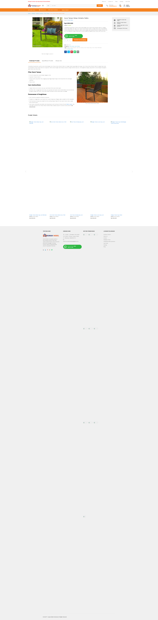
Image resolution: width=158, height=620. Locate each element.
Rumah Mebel (70, 20)
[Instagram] (50, 250)
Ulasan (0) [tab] (59, 60)
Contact (105, 237)
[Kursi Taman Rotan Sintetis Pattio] (65, 52)
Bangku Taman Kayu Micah (116, 214)
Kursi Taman (46, 13)
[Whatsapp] (52, 250)
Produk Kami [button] (32, 10)
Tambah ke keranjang (80, 39)
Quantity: (66, 38)
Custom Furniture (54, 9)
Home (29, 13)
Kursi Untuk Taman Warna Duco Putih (57, 214)
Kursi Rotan (71, 46)
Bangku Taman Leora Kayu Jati (97, 214)
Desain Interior (65, 10)
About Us (104, 1)
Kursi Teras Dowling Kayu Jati (76, 214)
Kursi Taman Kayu (88, 47)
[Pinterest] (47, 250)
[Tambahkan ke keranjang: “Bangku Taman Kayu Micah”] (118, 213)
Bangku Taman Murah (71, 47)
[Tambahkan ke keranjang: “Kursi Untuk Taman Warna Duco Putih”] (57, 213)
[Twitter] (43, 250)
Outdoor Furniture (39, 13)
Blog (116, 1)
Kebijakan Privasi (107, 239)
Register (128, 6)
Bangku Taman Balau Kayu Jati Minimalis (37, 214)
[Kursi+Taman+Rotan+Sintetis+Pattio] (68, 52)
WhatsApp (111, 4)
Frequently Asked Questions (109, 241)
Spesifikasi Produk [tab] (47, 60)
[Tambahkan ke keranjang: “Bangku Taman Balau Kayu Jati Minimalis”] (37, 213)
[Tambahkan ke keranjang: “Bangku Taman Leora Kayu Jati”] (98, 213)
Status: (65, 25)
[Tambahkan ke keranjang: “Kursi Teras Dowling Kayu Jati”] (78, 213)
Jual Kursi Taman (80, 47)
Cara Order (127, 1)
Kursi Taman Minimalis (97, 47)
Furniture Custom (107, 234)
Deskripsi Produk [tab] (34, 60)
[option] (38, 171)
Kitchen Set (43, 9)
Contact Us (110, 1)
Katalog (121, 1)
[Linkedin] (45, 250)
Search (99, 5)
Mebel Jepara (69, 104)
